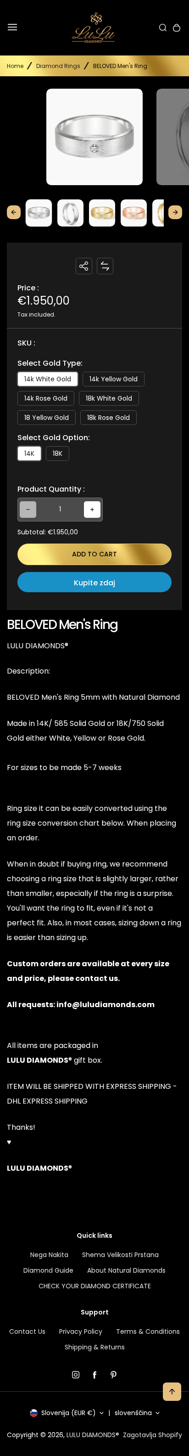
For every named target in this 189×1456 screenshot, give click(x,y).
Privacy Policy (80, 1331)
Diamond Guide (48, 1270)
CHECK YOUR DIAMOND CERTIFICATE (95, 1286)
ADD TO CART (94, 554)
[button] (38, 212)
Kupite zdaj (94, 583)
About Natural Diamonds (126, 1270)
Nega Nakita (49, 1254)
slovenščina (133, 1412)
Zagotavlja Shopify (152, 1434)
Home (15, 66)
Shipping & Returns (95, 1347)
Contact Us (27, 1331)
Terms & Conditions (148, 1331)
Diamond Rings (58, 66)
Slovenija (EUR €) (68, 1412)
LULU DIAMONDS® (93, 1435)
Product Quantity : (51, 489)
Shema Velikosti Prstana (120, 1254)
